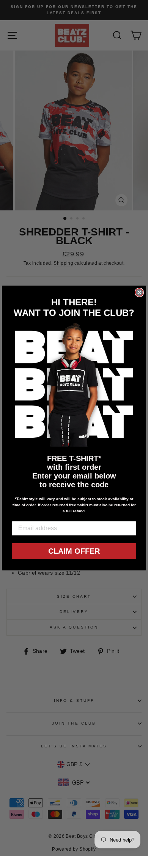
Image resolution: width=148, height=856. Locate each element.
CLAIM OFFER (74, 551)
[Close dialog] (139, 292)
